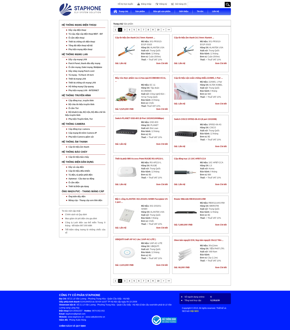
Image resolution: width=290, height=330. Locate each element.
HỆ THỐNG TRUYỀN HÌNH (76, 95)
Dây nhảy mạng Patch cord (81, 71)
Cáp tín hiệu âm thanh (78, 147)
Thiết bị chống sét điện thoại (81, 42)
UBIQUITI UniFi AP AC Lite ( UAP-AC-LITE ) (135, 239)
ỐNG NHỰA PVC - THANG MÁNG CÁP (83, 191)
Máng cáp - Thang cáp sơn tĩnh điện (85, 200)
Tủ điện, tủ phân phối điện (80, 175)
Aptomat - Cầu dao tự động (81, 179)
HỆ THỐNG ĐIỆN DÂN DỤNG (78, 162)
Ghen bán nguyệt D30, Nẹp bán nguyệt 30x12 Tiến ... (198, 240)
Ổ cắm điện (73, 182)
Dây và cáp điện (76, 167)
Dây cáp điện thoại (77, 30)
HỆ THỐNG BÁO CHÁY (74, 151)
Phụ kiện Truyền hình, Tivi (80, 119)
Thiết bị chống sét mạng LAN (82, 83)
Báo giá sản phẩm (162, 11)
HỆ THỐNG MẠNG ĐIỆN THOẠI (79, 25)
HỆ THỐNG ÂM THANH (74, 141)
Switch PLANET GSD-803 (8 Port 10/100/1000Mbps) (139, 118)
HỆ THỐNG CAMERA (73, 124)
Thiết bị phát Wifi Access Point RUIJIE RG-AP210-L (139, 159)
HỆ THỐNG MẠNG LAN (75, 54)
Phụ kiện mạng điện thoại (80, 49)
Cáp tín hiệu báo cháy (78, 157)
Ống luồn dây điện (76, 196)
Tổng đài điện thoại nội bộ (80, 45)
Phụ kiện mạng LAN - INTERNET (83, 90)
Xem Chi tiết (162, 63)
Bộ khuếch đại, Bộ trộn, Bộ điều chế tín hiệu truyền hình (85, 113)
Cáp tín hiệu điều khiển (79, 171)
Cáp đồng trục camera (79, 129)
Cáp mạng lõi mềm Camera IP (82, 133)
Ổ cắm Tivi (73, 108)
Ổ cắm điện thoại (76, 38)
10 (158, 30)
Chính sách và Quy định (76, 214)
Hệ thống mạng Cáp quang (81, 86)
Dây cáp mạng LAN (77, 59)
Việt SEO (194, 311)
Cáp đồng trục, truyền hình (81, 100)
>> (169, 30)
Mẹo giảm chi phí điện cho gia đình (81, 218)
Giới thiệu (183, 11)
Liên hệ (215, 11)
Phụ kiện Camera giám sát (81, 137)
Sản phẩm (140, 11)
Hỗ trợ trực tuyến (125, 4)
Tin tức (200, 11)
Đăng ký (163, 4)
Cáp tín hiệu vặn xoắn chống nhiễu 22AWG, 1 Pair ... (198, 78)
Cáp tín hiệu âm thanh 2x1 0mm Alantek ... (194, 37)
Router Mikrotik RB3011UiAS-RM (190, 199)
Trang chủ (123, 11)
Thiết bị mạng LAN (77, 79)
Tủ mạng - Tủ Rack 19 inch (81, 75)
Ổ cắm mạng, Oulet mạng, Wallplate (85, 67)
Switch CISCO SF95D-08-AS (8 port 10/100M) (195, 119)
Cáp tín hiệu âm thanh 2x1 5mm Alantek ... (135, 37)
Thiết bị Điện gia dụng (78, 186)
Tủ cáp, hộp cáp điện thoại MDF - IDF (85, 34)
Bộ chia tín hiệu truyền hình (81, 104)
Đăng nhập (146, 4)
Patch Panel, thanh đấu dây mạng (84, 63)
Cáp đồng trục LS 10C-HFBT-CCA (190, 159)
